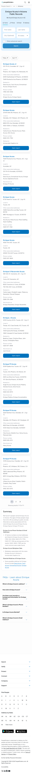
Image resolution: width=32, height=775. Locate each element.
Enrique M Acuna (9, 364)
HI (14, 720)
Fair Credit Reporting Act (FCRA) (12, 748)
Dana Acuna (17, 563)
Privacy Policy (12, 754)
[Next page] (20, 501)
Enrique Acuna (8, 110)
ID (22, 720)
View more (8, 724)
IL (26, 720)
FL (6, 720)
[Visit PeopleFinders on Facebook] (7, 771)
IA (18, 720)
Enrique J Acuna (9, 318)
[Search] (25, 2)
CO (23, 716)
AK (2, 716)
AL (6, 716)
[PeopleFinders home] (7, 2)
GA (11, 720)
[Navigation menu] (29, 2)
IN (2, 724)
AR (10, 716)
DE (2, 720)
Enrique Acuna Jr (9, 64)
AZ (14, 716)
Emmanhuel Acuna (15, 565)
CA (19, 716)
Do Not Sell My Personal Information (11, 758)
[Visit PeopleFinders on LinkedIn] (5, 771)
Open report (16, 102)
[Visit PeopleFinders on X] (2, 771)
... (14, 6)
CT (27, 716)
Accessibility (4, 767)
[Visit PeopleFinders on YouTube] (9, 771)
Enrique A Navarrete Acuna (13, 271)
